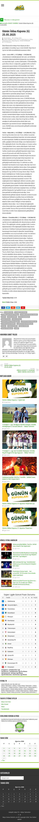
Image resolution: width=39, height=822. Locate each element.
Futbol (14, 39)
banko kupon (6, 319)
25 (9, 756)
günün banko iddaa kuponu (10, 321)
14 (24, 751)
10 (4, 751)
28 (24, 756)
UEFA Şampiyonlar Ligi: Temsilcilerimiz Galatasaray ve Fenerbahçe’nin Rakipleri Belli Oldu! (24, 564)
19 (14, 753)
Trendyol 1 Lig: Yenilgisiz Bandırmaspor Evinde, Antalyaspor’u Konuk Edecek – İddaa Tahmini (19, 425)
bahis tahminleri (24, 317)
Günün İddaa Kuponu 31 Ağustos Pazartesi (17, 528)
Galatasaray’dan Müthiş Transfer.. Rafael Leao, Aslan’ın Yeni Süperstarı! (18, 478)
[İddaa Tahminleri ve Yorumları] (19, 8)
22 (30, 753)
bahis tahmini (12, 317)
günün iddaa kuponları (29, 321)
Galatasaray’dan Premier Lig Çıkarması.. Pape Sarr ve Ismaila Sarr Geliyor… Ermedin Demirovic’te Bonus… (24, 582)
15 (30, 751)
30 (35, 756)
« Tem (3, 760)
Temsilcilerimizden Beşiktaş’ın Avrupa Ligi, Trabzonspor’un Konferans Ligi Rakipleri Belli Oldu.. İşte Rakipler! (25, 554)
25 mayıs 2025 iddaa (21, 312)
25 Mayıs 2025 (8, 312)
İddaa (31, 39)
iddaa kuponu (12, 326)
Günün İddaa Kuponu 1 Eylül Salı (13, 400)
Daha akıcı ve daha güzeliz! (12, 19)
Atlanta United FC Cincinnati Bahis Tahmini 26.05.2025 (26, 370)
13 (19, 751)
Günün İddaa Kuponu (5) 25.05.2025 (12, 365)
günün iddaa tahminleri (25, 323)
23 (35, 753)
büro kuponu (17, 319)
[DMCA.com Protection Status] (19, 727)
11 (9, 751)
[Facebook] (18, 815)
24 (4, 756)
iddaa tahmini (24, 326)
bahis (3, 317)
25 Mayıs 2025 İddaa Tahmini (29, 314)
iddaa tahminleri (7, 328)
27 (19, 756)
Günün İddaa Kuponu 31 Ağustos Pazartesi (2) (18, 504)
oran (16, 328)
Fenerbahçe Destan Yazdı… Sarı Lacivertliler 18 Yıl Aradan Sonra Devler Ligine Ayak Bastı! (24, 573)
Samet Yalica (7, 38)
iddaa (4, 326)
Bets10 (4, 302)
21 (24, 753)
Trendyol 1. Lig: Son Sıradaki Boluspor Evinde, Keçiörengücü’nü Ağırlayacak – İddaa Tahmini (18, 452)
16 (35, 751)
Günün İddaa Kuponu (23, 39)
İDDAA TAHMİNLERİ (25, 41)
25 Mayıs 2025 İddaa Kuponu (10, 314)
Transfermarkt (5, 709)
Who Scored (4, 704)
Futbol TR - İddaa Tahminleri (22, 812)
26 (14, 756)
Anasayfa (4, 23)
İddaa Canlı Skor (6, 702)
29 (30, 756)
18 (9, 753)
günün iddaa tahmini (8, 323)
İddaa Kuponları (6, 41)
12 (14, 751)
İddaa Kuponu (15, 41)
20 (19, 753)
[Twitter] (20, 815)
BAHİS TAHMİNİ (13, 23)
